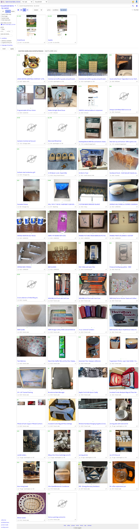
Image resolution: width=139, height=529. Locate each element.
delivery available (6, 40)
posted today (5, 18)
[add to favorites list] (18, 43)
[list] (18, 10)
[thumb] (21, 10)
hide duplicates (6, 20)
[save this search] (136, 5)
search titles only (6, 14)
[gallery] (24, 10)
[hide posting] (45, 43)
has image (4, 16)
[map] (27, 10)
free (3, 29)
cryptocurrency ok (7, 42)
